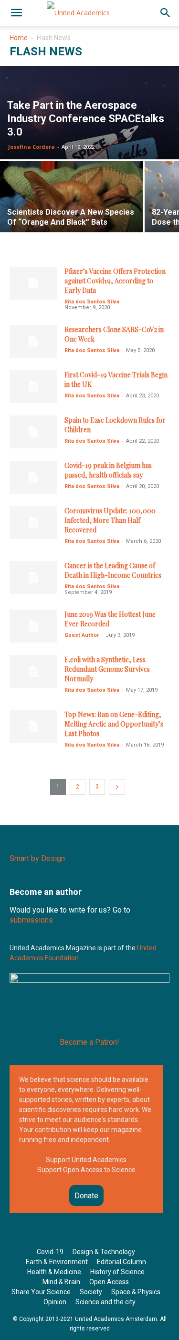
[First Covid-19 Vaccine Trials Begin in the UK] (33, 386)
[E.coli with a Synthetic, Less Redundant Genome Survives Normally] (33, 671)
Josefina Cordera (31, 146)
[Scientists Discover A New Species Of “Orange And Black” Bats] (71, 206)
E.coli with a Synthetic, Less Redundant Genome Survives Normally (107, 669)
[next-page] (117, 787)
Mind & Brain (61, 1282)
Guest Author (81, 635)
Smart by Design (37, 858)
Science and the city (105, 1302)
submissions (31, 919)
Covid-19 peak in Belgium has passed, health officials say (108, 470)
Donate (86, 1195)
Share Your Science (41, 1292)
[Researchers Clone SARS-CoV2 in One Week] (33, 341)
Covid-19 (50, 1252)
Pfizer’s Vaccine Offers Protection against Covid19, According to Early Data (115, 281)
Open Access (109, 1282)
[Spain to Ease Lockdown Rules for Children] (33, 432)
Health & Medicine (54, 1272)
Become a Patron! (89, 1042)
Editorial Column (121, 1262)
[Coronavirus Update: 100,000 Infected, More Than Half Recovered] (33, 522)
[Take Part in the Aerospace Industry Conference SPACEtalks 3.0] (89, 121)
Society (91, 1292)
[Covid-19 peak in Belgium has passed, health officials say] (33, 477)
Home (19, 38)
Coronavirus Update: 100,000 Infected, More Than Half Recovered (110, 520)
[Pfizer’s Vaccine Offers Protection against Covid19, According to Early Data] (33, 283)
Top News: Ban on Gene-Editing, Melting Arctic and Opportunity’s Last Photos (113, 724)
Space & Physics (135, 1292)
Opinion (54, 1302)
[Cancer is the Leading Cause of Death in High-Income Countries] (33, 577)
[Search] (165, 13)
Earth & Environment (57, 1262)
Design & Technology (104, 1252)
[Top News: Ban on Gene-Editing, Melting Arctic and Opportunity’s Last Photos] (33, 726)
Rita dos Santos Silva (91, 302)
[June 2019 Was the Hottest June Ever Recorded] (33, 626)
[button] (16, 13)
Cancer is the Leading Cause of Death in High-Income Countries (112, 570)
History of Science (117, 1272)
